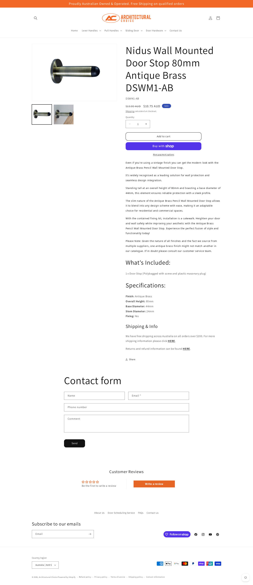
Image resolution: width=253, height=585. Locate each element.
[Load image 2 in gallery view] (63, 114)
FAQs (140, 512)
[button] (35, 18)
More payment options (163, 154)
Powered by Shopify (67, 577)
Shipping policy (136, 577)
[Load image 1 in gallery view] (42, 114)
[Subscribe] (90, 534)
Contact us (153, 512)
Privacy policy (100, 577)
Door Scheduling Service (121, 512)
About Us (99, 512)
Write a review (154, 484)
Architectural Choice (48, 577)
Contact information (155, 577)
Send (75, 443)
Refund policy (85, 577)
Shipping (130, 111)
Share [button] (132, 359)
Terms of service (118, 577)
